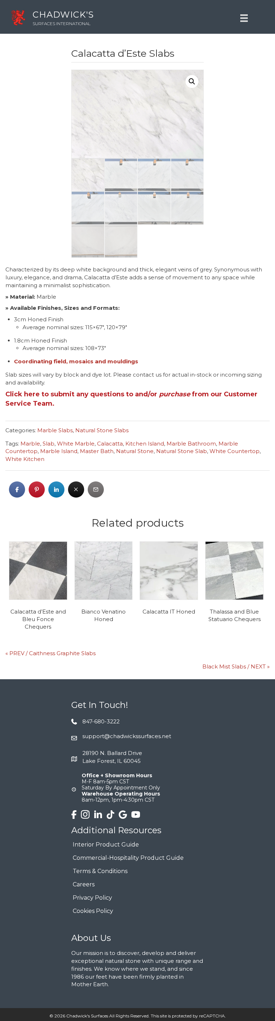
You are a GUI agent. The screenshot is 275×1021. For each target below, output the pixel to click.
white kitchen (24, 459)
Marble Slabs (55, 430)
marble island (58, 451)
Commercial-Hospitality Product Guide (128, 858)
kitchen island (144, 443)
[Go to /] (109, 17)
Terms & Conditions (100, 871)
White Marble (76, 443)
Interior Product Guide (106, 845)
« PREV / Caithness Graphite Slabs (50, 653)
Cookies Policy (93, 911)
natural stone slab (181, 451)
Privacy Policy (92, 898)
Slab (48, 443)
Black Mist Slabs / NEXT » (236, 666)
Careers (84, 885)
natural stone (135, 451)
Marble (30, 443)
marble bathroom (191, 443)
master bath (97, 451)
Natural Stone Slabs (102, 430)
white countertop (234, 451)
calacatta (110, 443)
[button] (191, 81)
